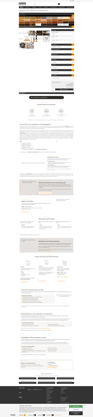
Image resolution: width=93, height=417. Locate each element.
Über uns (62, 390)
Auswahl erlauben (76, 409)
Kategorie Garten (48, 250)
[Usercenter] (71, 1)
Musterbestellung (70, 7)
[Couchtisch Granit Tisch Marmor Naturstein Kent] (65, 376)
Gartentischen (53, 169)
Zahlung (22, 266)
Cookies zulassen (76, 406)
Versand (48, 389)
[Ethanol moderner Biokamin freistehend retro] (46, 376)
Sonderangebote (61, 7)
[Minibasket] (73, 1)
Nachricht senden (25, 211)
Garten (40, 7)
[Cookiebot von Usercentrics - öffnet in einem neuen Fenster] (13, 415)
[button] (46, 16)
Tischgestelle (34, 7)
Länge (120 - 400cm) (55, 32)
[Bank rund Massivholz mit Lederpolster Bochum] (46, 381)
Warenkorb (48, 398)
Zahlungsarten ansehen (24, 281)
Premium (59, 46)
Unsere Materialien (49, 391)
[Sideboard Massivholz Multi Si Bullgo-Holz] (27, 376)
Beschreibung (22, 93)
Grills (40, 328)
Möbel (21, 7)
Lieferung (41, 266)
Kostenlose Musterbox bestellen (45, 192)
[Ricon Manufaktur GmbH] (56, 82)
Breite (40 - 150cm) (55, 36)
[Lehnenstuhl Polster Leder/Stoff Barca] (65, 381)
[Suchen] (59, 4)
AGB (62, 391)
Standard (54, 46)
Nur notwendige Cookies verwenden (76, 413)
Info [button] (73, 44)
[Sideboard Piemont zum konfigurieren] (27, 381)
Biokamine (46, 7)
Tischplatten (27, 7)
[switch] (34, 415)
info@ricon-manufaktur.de (63, 276)
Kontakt (48, 396)
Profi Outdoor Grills (53, 7)
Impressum (62, 389)
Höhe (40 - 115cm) (55, 40)
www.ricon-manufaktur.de (52, 367)
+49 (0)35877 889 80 (28, 206)
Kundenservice (60, 266)
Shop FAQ (48, 403)
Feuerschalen (44, 328)
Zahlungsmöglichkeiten (50, 390)
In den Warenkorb (64, 89)
